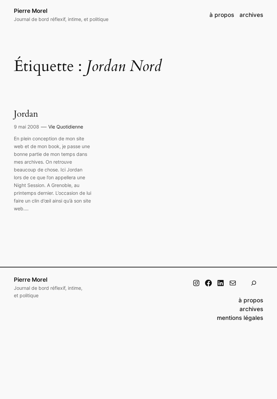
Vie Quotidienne (65, 127)
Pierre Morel (30, 10)
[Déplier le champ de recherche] (253, 283)
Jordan (26, 114)
